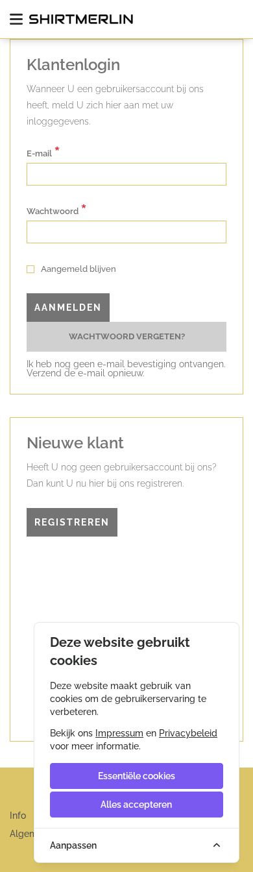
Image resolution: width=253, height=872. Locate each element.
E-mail (43, 152)
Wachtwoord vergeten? (127, 336)
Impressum (119, 733)
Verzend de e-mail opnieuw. (86, 373)
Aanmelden (68, 307)
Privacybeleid (188, 733)
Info (18, 815)
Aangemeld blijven (77, 269)
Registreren (72, 522)
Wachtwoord (57, 210)
